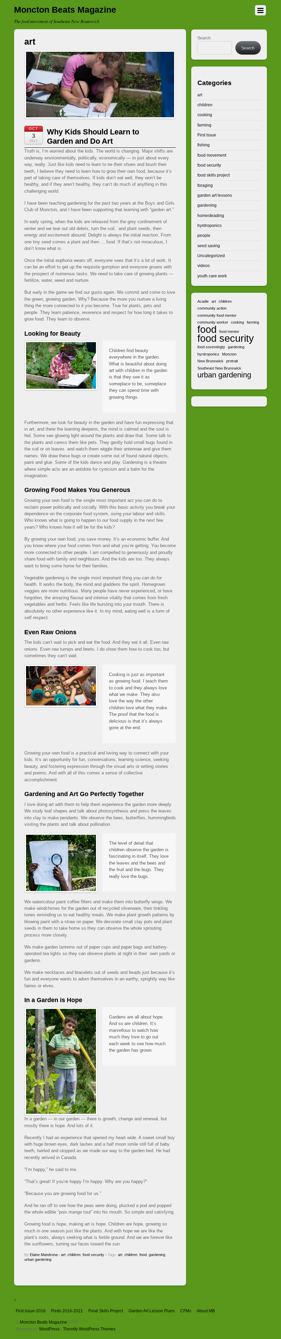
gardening (157, 1255)
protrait (232, 361)
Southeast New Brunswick (219, 368)
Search (204, 38)
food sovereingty (211, 347)
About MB (206, 1310)
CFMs (185, 1310)
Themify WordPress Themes (89, 1329)
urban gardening (37, 1259)
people (203, 235)
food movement (211, 155)
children (74, 1255)
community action (212, 308)
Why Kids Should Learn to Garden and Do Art (93, 136)
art (63, 1255)
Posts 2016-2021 (67, 1310)
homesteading (210, 215)
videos (203, 265)
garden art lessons (214, 195)
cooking (204, 114)
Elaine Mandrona (44, 1255)
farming (204, 125)
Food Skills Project (105, 1310)
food (143, 1255)
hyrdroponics (209, 225)
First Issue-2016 (31, 1310)
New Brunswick (210, 361)
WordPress (49, 1329)
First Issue (206, 135)
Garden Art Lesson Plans (152, 1310)
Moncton (229, 354)
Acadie (203, 301)
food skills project (213, 175)
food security (93, 1255)
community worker (212, 322)
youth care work (212, 276)
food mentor (229, 331)
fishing (203, 145)
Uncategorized (211, 255)
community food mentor (216, 315)
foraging (205, 185)
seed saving (208, 245)
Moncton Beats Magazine (43, 1322)
